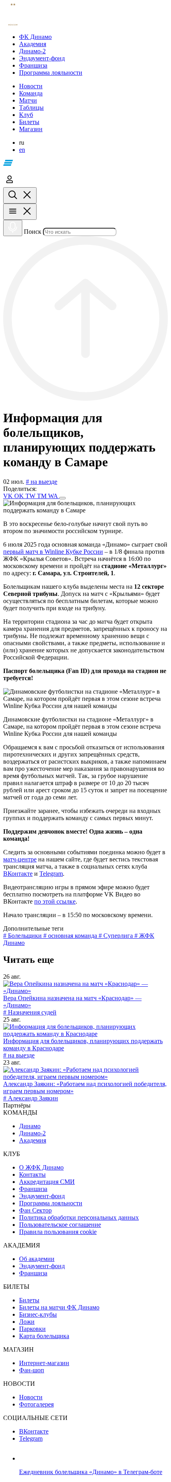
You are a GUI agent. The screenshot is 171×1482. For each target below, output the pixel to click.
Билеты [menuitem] (29, 1300)
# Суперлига (116, 935)
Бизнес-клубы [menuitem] (38, 1314)
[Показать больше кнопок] (62, 498)
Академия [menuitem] (32, 1140)
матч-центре (20, 859)
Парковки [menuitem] (32, 1328)
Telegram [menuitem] (31, 1438)
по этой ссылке (55, 901)
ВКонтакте (18, 873)
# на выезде (41, 481)
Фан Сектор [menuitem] (35, 1210)
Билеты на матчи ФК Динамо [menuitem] (59, 1307)
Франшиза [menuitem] (33, 1188)
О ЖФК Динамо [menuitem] (41, 1167)
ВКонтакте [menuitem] (34, 1431)
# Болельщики (23, 935)
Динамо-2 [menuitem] (32, 1133)
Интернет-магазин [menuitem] (44, 1363)
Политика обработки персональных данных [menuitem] (79, 1217)
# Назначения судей (29, 1012)
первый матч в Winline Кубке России (53, 551)
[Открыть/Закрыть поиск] (20, 195)
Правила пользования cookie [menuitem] (58, 1231)
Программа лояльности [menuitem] (50, 1203)
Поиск (32, 231)
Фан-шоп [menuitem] (31, 1370)
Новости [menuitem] (31, 1397)
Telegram (51, 873)
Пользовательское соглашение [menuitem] (60, 1224)
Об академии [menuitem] (36, 1258)
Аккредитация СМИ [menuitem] (47, 1181)
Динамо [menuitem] (30, 1126)
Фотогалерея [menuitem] (36, 1404)
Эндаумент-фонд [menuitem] (42, 1196)
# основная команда (71, 935)
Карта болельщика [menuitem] (44, 1336)
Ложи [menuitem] (27, 1321)
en (22, 149)
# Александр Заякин (30, 1098)
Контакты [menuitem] (32, 1174)
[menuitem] (93, 37)
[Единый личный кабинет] (9, 183)
